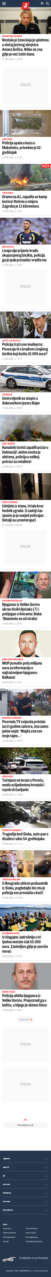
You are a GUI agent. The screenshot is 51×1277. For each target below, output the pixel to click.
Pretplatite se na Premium (33, 1258)
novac (6, 1184)
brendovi (8, 1210)
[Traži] (47, 3)
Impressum (7, 1228)
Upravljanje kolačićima (34, 1241)
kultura (7, 1193)
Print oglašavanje (32, 1237)
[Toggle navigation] (4, 3)
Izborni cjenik (31, 1233)
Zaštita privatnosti (9, 1233)
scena (6, 1201)
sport (6, 1167)
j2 (4, 1176)
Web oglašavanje (9, 1237)
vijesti (6, 1159)
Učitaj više (24, 1019)
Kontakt (6, 1241)
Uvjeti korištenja (31, 1228)
